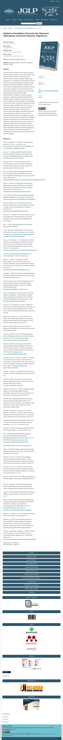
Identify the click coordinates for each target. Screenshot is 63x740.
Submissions (53, 19)
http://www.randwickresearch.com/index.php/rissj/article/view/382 (20, 250)
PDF (42, 77)
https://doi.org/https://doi (21, 365)
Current (14, 19)
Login (57, 1)
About (7, 19)
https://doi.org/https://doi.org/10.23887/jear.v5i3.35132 (17, 510)
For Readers (5, 716)
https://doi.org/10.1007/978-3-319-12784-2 (14, 301)
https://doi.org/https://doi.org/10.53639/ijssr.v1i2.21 (16, 269)
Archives (20, 19)
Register (52, 1)
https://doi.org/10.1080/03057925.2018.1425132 (15, 211)
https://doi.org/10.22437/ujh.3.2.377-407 (13, 168)
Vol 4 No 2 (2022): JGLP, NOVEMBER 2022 (24, 28)
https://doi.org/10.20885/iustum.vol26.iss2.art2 (15, 289)
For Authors (5, 719)
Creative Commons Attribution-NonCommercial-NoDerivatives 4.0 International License (47, 113)
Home (4, 28)
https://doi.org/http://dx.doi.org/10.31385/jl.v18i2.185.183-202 (19, 199)
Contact (37, 19)
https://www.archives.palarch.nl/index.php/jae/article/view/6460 (19, 539)
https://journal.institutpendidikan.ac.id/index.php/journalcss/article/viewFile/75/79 (24, 179)
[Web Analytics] (6, 672)
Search (39, 23)
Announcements (29, 19)
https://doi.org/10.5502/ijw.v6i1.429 (16, 148)
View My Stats (6, 676)
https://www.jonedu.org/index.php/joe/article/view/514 (17, 191)
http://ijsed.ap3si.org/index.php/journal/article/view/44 (17, 527)
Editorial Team (44, 19)
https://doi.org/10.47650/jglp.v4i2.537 (15, 59)
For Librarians (5, 721)
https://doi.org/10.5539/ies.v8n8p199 (12, 385)
